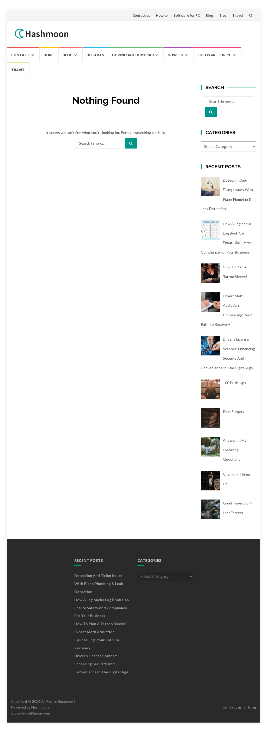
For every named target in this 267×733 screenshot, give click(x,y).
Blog (209, 15)
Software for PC (187, 15)
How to (162, 15)
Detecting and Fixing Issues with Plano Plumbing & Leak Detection (98, 583)
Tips (222, 15)
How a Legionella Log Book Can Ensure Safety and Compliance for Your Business (101, 608)
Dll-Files (95, 54)
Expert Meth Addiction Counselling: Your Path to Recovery (96, 640)
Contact (20, 54)
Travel (237, 15)
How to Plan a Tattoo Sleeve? (100, 623)
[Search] (131, 143)
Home (49, 54)
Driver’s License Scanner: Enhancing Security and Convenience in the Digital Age (101, 664)
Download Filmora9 (133, 54)
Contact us (141, 15)
